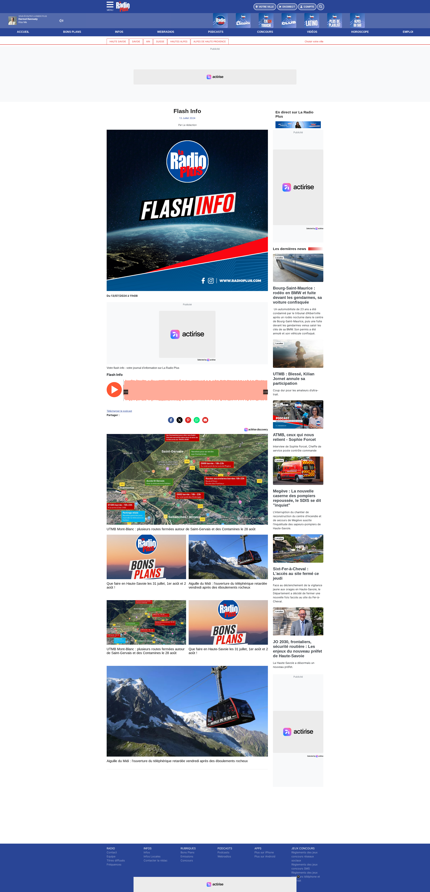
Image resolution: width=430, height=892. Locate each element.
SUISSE (160, 41)
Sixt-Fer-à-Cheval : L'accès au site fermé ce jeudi (296, 573)
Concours (265, 31)
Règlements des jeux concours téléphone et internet (305, 876)
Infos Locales (152, 856)
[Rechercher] (320, 6)
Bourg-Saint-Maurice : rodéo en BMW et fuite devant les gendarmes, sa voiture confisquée (297, 295)
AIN (148, 41)
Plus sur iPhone (264, 852)
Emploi (408, 31)
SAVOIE (136, 41)
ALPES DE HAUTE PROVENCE (210, 41)
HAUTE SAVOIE (118, 41)
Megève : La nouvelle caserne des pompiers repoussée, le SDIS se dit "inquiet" (297, 498)
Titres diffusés (116, 860)
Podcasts (215, 31)
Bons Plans (72, 31)
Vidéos (312, 31)
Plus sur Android (264, 856)
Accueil (23, 31)
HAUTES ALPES (178, 41)
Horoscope (360, 31)
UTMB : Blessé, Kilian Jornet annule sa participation (293, 379)
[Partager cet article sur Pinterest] (187, 421)
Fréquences (114, 864)
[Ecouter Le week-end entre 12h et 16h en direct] (298, 124)
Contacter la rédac (155, 860)
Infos (119, 31)
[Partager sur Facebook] (170, 421)
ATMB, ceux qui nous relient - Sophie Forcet (294, 437)
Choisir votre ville (314, 41)
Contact (112, 852)
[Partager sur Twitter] (179, 421)
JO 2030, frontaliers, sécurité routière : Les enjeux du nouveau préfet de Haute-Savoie (297, 648)
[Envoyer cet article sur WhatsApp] (196, 421)
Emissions (187, 856)
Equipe (111, 856)
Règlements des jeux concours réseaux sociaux (304, 856)
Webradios (165, 31)
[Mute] (61, 20)
